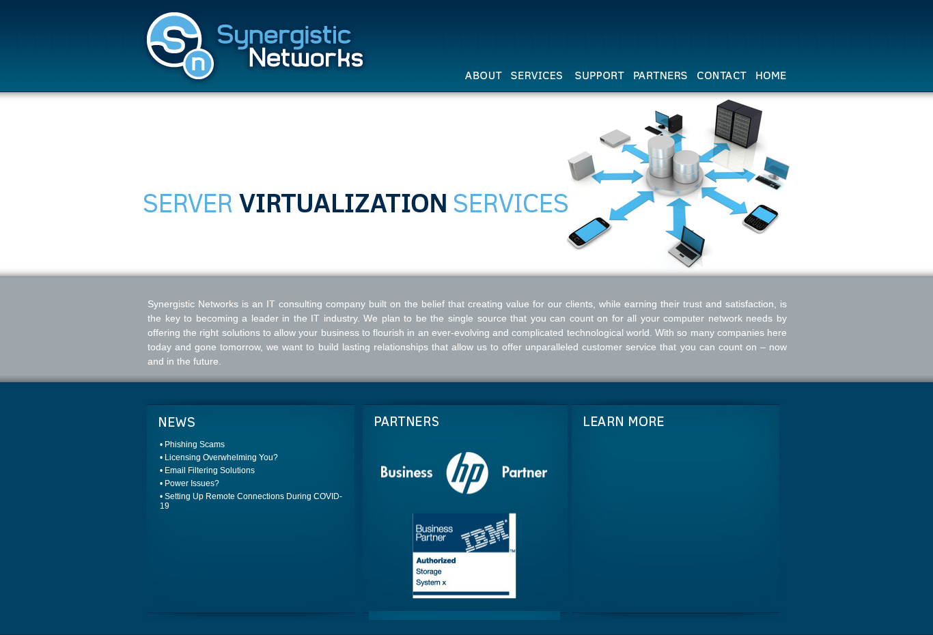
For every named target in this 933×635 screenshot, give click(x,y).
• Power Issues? (189, 483)
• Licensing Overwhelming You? (219, 457)
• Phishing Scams (192, 444)
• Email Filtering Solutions (207, 470)
